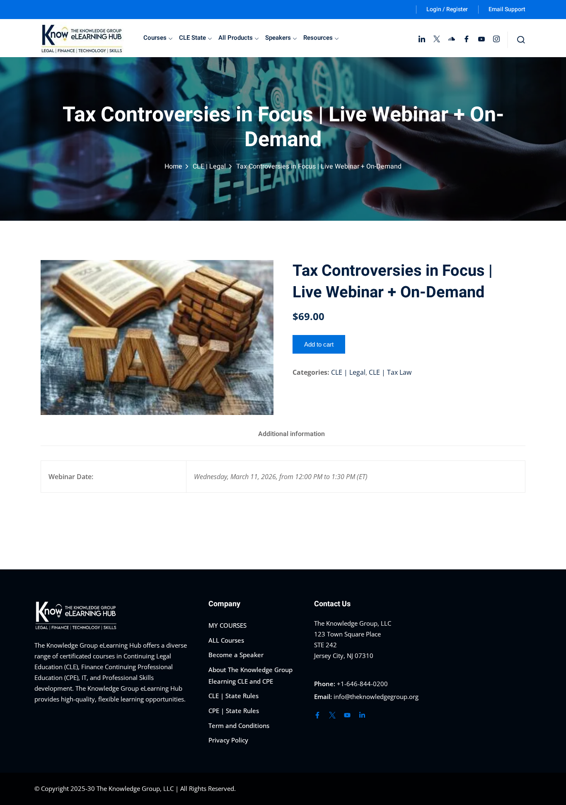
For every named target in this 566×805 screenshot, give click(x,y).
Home (173, 166)
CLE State (192, 37)
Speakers (278, 37)
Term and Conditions (238, 725)
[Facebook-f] (317, 715)
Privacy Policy (228, 740)
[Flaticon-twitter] (332, 715)
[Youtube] (347, 715)
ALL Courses (226, 640)
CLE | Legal (209, 166)
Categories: (311, 372)
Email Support (507, 9)
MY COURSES (227, 625)
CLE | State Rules (233, 696)
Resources (318, 37)
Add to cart (319, 344)
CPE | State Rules (233, 710)
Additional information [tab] (291, 434)
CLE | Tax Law (390, 372)
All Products (235, 37)
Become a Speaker (236, 655)
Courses (155, 37)
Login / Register (447, 9)
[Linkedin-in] (362, 715)
